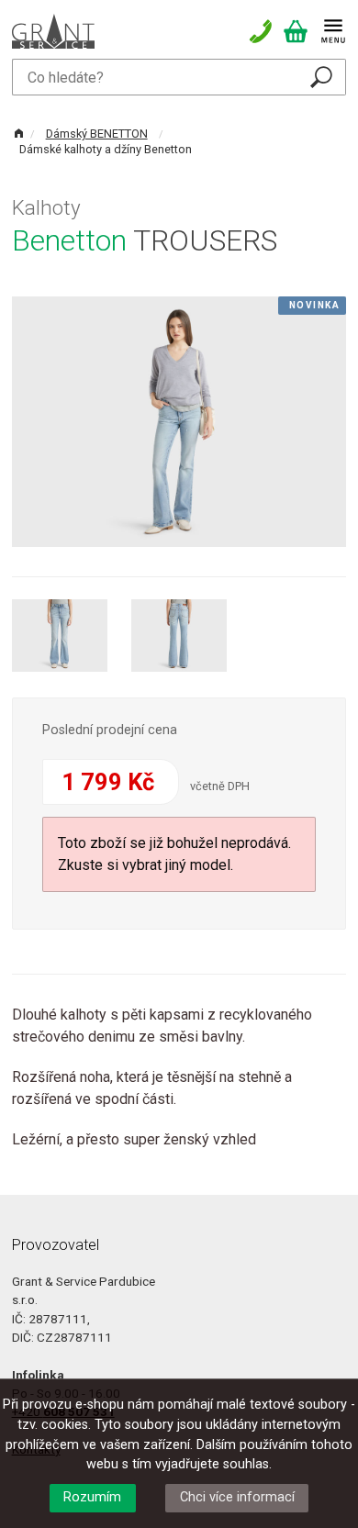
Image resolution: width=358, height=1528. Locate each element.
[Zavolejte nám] (265, 31)
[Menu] (333, 31)
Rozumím (92, 1497)
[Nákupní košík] (301, 31)
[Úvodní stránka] (53, 30)
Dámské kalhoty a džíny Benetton (105, 149)
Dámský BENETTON (97, 133)
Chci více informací (237, 1497)
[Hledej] (321, 77)
